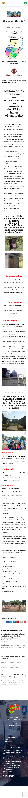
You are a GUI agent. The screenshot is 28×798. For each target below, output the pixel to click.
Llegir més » (3, 651)
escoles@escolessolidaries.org (14, 725)
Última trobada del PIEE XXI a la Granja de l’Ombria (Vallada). (14, 676)
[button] (25, 3)
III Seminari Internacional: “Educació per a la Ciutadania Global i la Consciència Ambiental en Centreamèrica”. (13, 637)
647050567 (14, 723)
